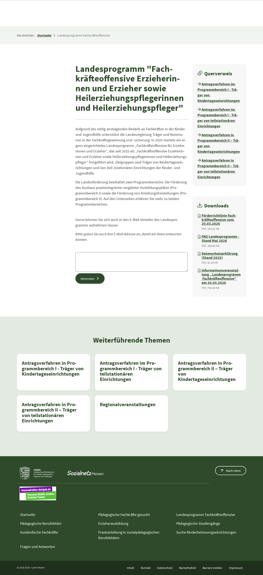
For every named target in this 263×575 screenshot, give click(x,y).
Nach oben (233, 471)
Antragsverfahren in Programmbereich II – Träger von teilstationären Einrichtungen (49, 412)
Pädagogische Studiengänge (198, 523)
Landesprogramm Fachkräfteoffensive (205, 514)
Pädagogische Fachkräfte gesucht (124, 514)
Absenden (88, 279)
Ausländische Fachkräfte (39, 532)
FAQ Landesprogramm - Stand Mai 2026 (221, 238)
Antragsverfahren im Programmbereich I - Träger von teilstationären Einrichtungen (131, 371)
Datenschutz (165, 568)
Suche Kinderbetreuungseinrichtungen (206, 532)
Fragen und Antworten (37, 546)
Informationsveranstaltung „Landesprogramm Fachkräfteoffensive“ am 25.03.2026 (221, 276)
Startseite (44, 35)
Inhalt (130, 568)
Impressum (236, 568)
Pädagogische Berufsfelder (40, 523)
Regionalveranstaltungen (128, 404)
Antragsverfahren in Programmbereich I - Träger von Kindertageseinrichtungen (53, 368)
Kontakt (146, 568)
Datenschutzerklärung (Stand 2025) (220, 255)
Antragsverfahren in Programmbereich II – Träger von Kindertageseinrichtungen (207, 371)
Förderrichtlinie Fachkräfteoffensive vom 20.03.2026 (219, 220)
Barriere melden (212, 568)
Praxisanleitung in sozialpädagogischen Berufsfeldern (128, 535)
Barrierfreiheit (187, 568)
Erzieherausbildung (113, 523)
